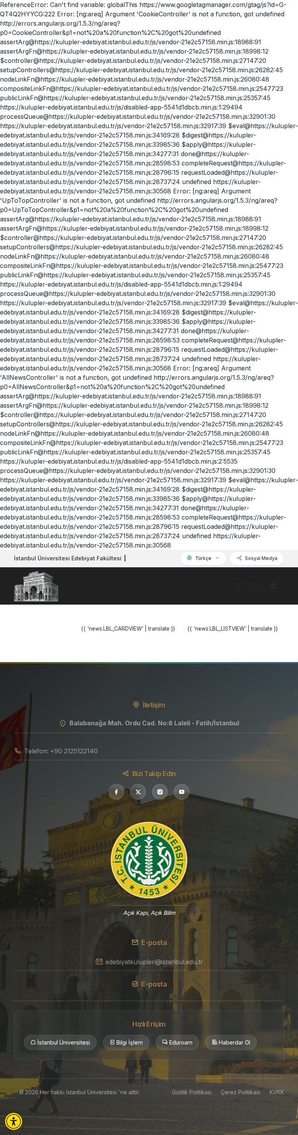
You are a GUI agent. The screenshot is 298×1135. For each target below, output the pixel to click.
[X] (138, 792)
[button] (13, 1121)
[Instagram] (160, 792)
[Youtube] (181, 792)
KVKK (277, 1092)
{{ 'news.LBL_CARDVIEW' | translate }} (128, 629)
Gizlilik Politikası (191, 1092)
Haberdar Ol (234, 1042)
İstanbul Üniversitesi (63, 1042)
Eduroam (180, 1042)
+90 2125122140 (74, 751)
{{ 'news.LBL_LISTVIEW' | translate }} (232, 629)
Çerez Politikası (240, 1092)
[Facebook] (116, 792)
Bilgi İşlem (129, 1042)
